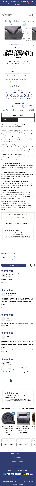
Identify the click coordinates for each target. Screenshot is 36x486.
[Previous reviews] (3, 234)
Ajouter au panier (8, 444)
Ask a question (18, 218)
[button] (18, 64)
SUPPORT (17, 458)
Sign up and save (17, 453)
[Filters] (29, 265)
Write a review (14, 265)
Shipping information (18, 214)
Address (17, 466)
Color (26, 72)
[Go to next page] (28, 380)
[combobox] (8, 440)
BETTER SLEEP (17, 462)
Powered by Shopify (18, 484)
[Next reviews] (33, 234)
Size (13, 72)
